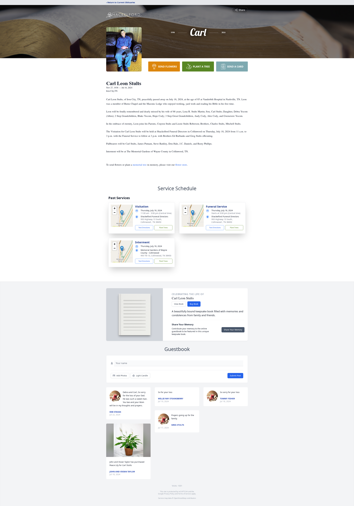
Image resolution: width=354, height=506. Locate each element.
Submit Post (235, 375)
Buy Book (194, 304)
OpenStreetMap (180, 498)
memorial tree (140, 164)
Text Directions (144, 227)
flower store (181, 164)
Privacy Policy (169, 494)
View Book (178, 304)
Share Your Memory (233, 329)
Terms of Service (184, 494)
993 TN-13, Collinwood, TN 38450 (156, 255)
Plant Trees (163, 227)
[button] (122, 213)
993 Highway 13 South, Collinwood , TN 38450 (151, 220)
